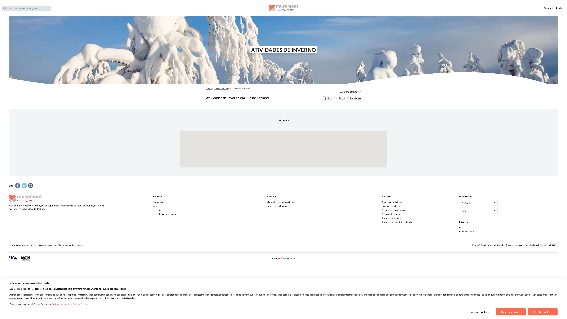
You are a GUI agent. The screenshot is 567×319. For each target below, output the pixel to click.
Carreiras (157, 210)
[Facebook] (17, 185)
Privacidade (498, 245)
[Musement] (283, 8)
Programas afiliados (391, 206)
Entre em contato (467, 231)
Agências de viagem (391, 214)
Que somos (158, 202)
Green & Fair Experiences (164, 214)
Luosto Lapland (221, 88)
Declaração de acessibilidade (542, 245)
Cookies (509, 245)
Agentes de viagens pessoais (394, 210)
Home (209, 88)
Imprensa (157, 206)
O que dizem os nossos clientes (281, 202)
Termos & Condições (481, 245)
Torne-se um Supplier (391, 218)
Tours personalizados (277, 206)
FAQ (461, 227)
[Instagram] (30, 185)
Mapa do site (521, 245)
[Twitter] (24, 185)
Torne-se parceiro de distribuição (397, 222)
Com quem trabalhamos (393, 202)
